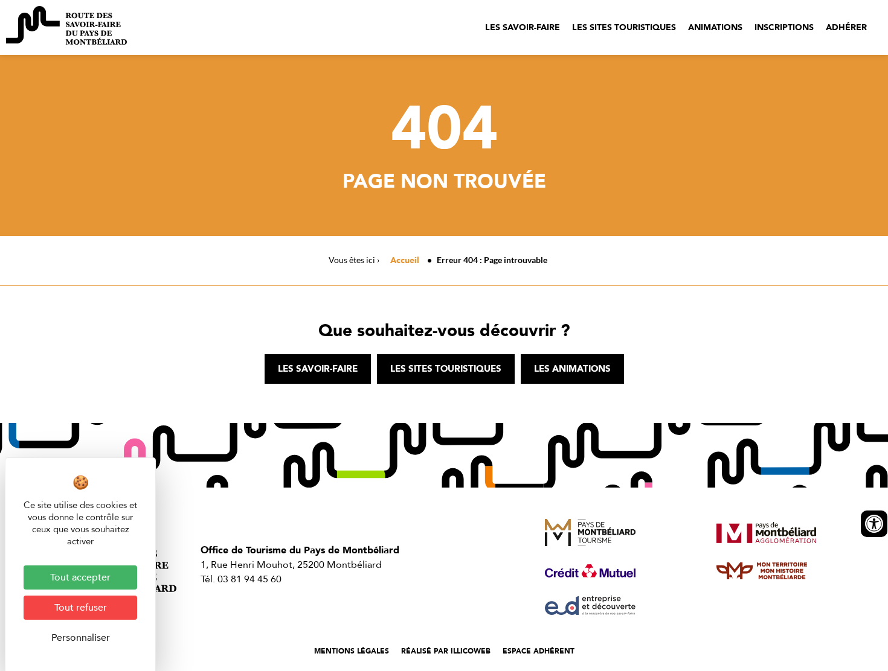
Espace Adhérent (538, 651)
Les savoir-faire (522, 27)
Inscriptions (784, 27)
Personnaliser (80, 637)
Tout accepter (80, 577)
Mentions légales (351, 651)
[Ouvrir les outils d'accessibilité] (874, 523)
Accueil (404, 260)
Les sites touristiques (624, 27)
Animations (715, 27)
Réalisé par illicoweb (446, 651)
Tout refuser (80, 607)
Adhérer (846, 27)
